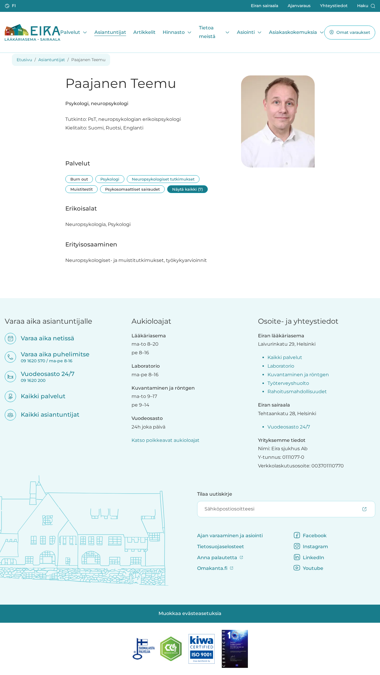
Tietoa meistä (207, 32)
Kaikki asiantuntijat (46, 414)
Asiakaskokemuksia (293, 32)
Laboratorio (280, 366)
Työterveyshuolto (288, 383)
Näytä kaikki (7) (187, 189)
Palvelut (70, 32)
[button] (11, 6)
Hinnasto (174, 32)
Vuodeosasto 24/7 (288, 427)
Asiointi (246, 32)
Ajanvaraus (299, 5)
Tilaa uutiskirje (214, 494)
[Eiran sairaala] (32, 32)
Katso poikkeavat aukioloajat (166, 440)
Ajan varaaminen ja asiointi (230, 535)
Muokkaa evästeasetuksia (190, 613)
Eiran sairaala (264, 5)
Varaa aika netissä (43, 338)
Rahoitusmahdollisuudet (297, 391)
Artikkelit (144, 32)
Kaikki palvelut (39, 396)
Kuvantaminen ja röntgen (298, 374)
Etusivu (24, 59)
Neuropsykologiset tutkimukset (163, 179)
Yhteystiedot (334, 5)
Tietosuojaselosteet (220, 546)
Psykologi (109, 179)
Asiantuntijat (110, 32)
